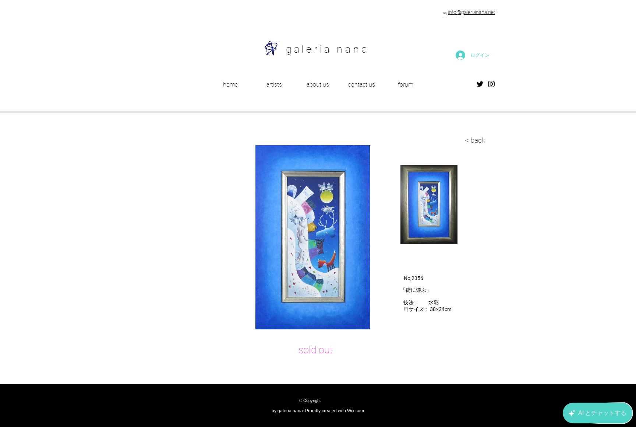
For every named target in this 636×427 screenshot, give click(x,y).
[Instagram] (491, 84)
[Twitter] (480, 84)
